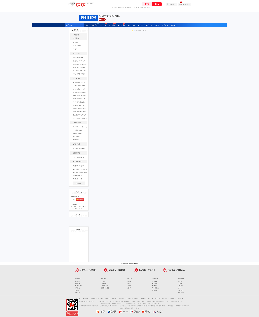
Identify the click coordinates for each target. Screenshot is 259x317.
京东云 (138, 308)
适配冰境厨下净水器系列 (80, 169)
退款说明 (154, 285)
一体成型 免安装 (77, 130)
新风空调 (114, 7)
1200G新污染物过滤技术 (79, 105)
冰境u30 (75, 49)
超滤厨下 (140, 25)
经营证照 (121, 306)
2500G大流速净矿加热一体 (79, 86)
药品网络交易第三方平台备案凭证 (155, 301)
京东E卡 (180, 288)
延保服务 (180, 285)
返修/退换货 (155, 288)
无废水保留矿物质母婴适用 (79, 118)
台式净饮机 (79, 53)
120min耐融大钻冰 (78, 57)
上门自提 (103, 281)
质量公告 (157, 298)
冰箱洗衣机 (128, 7)
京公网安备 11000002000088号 (85, 301)
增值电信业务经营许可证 (182, 306)
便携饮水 (165, 25)
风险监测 (150, 298)
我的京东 (171, 4)
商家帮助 (107, 298)
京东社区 (143, 298)
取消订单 (154, 290)
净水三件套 (131, 25)
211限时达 (103, 283)
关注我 (103, 19)
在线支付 (128, 283)
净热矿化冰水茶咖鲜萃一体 (79, 68)
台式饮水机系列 (77, 136)
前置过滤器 (79, 144)
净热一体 (103, 25)
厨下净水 (112, 25)
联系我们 (85, 298)
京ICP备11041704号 (102, 301)
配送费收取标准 (105, 288)
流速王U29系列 (77, 46)
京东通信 (180, 290)
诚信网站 (124, 311)
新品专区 (95, 25)
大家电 (77, 290)
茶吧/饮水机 (79, 122)
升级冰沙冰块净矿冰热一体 (79, 61)
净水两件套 (121, 25)
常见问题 (77, 288)
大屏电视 (134, 7)
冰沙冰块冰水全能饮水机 (80, 127)
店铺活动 (79, 35)
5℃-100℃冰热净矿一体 (79, 70)
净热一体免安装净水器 (79, 74)
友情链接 (128, 298)
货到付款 (128, 281)
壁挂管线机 (79, 153)
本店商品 (69, 25)
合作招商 (100, 298)
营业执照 (170, 306)
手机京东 (121, 298)
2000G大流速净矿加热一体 (79, 89)
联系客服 (77, 292)
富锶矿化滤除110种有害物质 (79, 96)
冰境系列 (75, 42)
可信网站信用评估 (101, 311)
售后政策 (154, 281)
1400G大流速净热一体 (79, 98)
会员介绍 (77, 283)
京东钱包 (130, 308)
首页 (87, 25)
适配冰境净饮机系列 (78, 166)
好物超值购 (147, 7)
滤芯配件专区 (79, 161)
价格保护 (154, 283)
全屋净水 (173, 25)
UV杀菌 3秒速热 (77, 133)
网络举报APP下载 (146, 311)
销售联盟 (136, 298)
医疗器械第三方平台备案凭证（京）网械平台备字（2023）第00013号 (146, 306)
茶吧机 (157, 25)
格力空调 (140, 7)
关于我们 (78, 298)
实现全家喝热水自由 (78, 157)
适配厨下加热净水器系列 (80, 172)
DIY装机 (180, 283)
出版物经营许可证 (130, 303)
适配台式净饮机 (77, 175)
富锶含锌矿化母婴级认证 (80, 92)
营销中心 (114, 298)
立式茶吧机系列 (77, 140)
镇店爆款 (79, 38)
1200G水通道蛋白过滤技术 (79, 109)
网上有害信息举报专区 (135, 311)
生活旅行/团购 (78, 285)
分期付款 (128, 285)
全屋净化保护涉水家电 (79, 148)
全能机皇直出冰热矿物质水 (79, 83)
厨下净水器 (79, 78)
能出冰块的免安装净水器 (80, 64)
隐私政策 (164, 298)
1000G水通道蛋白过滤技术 (79, 112)
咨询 (74, 199)
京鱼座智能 (181, 292)
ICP (111, 301)
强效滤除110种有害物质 (79, 115)
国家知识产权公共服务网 (158, 311)
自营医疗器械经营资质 (138, 301)
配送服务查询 (104, 285)
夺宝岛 (180, 281)
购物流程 (77, 281)
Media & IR (180, 298)
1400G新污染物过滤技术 (79, 102)
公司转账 (128, 288)
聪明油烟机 (121, 7)
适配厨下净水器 (77, 179)
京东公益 (172, 298)
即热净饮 (149, 25)
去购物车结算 (184, 4)
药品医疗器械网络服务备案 (122, 301)
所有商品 (79, 183)
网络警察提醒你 (112, 311)
